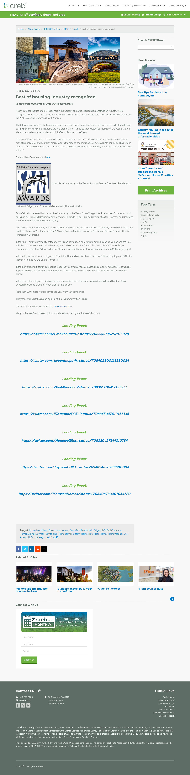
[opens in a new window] (156, 190)
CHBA (106, 530)
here (47, 157)
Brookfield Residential (81, 530)
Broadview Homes (58, 530)
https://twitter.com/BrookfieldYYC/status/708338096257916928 (74, 334)
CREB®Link (169, 706)
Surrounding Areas (149, 232)
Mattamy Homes (80, 534)
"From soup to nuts (150, 588)
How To (144, 222)
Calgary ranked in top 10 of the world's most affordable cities (155, 133)
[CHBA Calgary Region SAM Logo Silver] (33, 183)
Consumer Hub (156, 5)
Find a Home (168, 697)
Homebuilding (27, 534)
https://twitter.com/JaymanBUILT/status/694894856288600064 (74, 467)
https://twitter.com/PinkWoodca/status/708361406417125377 (74, 387)
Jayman (40, 534)
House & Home (147, 225)
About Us (73, 5)
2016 (66, 29)
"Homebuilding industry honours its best (32, 590)
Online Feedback (166, 716)
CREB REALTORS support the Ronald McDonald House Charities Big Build (155, 173)
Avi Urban (42, 530)
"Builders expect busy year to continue (74, 590)
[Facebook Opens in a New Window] (18, 705)
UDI (31, 537)
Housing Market (148, 211)
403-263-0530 (26, 697)
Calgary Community (150, 215)
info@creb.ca (25, 700)
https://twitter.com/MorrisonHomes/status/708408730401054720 (75, 494)
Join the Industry (176, 5)
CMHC (143, 236)
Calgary (98, 530)
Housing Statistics (91, 5)
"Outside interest (108, 588)
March (75, 29)
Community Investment (133, 5)
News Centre (111, 5)
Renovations (115, 534)
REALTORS (145, 229)
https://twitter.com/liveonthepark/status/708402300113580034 (74, 361)
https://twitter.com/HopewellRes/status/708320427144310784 (75, 441)
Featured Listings (152, 15)
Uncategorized (42, 537)
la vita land (51, 534)
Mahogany (64, 534)
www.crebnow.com (62, 306)
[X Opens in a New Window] (23, 705)
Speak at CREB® (166, 709)
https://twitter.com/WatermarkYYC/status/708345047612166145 (74, 414)
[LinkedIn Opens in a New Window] (28, 705)
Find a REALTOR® (173, 15)
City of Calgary (147, 218)
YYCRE (54, 537)
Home (21, 29)
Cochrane (116, 530)
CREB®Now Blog (131, 15)
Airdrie (32, 530)
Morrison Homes (99, 534)
